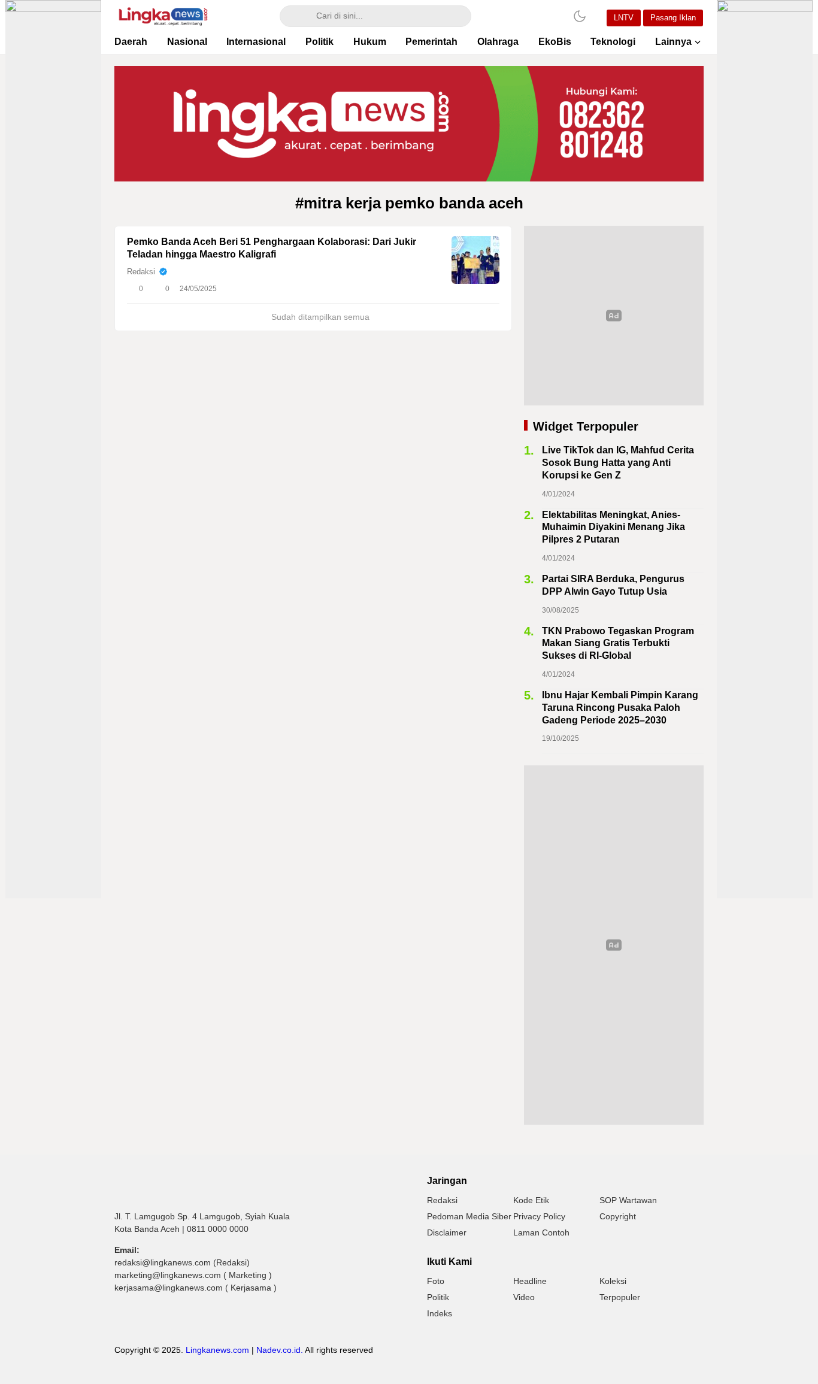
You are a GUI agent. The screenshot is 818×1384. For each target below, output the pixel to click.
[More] (437, 288)
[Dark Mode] (579, 16)
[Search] (294, 16)
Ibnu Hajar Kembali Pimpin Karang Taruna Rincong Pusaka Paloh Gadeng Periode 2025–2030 (620, 707)
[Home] (546, 16)
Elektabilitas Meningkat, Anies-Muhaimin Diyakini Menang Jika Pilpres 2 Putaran (613, 527)
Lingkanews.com (217, 1350)
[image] (475, 260)
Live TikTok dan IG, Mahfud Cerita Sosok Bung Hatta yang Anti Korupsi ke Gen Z (618, 462)
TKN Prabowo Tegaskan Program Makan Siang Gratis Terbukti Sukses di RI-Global (618, 643)
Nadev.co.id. (279, 1350)
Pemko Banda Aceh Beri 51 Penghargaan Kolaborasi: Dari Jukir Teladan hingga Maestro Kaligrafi (271, 248)
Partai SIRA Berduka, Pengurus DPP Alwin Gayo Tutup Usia (613, 585)
